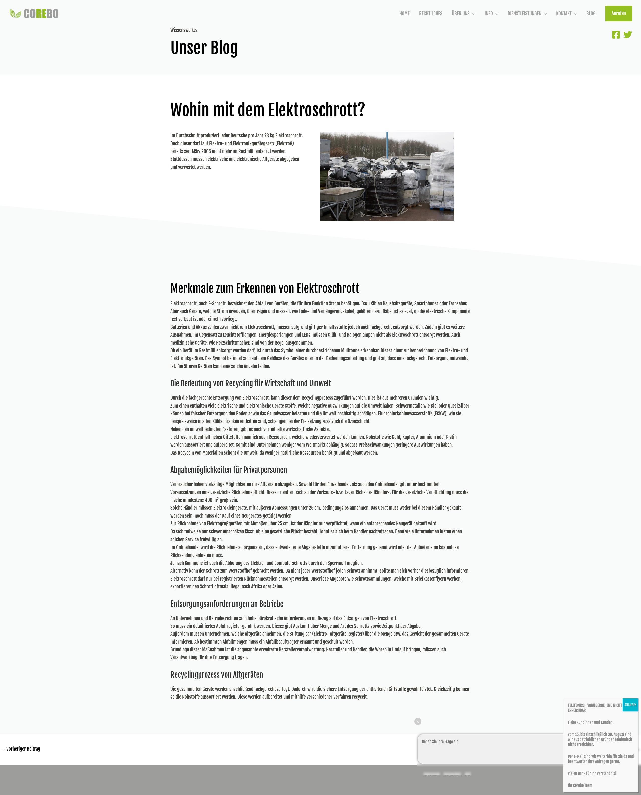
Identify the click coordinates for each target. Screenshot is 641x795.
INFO (489, 14)
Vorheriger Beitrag (20, 749)
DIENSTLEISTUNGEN (524, 14)
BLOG (591, 14)
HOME (404, 14)
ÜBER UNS (461, 14)
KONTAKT (564, 14)
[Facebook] (616, 34)
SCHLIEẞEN (630, 705)
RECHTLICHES (430, 14)
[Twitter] (627, 34)
